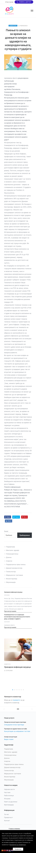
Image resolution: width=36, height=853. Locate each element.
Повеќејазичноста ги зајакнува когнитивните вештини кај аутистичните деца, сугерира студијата (17, 617)
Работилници (9, 795)
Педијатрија (10, 547)
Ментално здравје (12, 550)
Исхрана (7, 799)
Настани (7, 792)
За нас (6, 814)
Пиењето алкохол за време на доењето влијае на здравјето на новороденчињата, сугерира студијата (18, 39)
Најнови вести (9, 789)
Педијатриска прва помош (15, 564)
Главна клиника (14, 829)
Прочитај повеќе (10, 611)
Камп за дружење (10, 802)
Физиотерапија (11, 579)
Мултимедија (9, 805)
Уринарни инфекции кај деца (13, 592)
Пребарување (24, 535)
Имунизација (11, 582)
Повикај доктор (25, 2)
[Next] (32, 663)
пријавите (16, 700)
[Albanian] (5, 850)
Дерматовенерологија (14, 568)
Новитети (13, 25)
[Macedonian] (2, 850)
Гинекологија (11, 571)
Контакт (7, 820)
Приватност (8, 817)
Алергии (9, 561)
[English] (7, 850)
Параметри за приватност (17, 844)
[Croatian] (12, 850)
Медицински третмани (14, 575)
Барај (6, 531)
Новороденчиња (12, 554)
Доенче (8, 557)
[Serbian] (10, 850)
